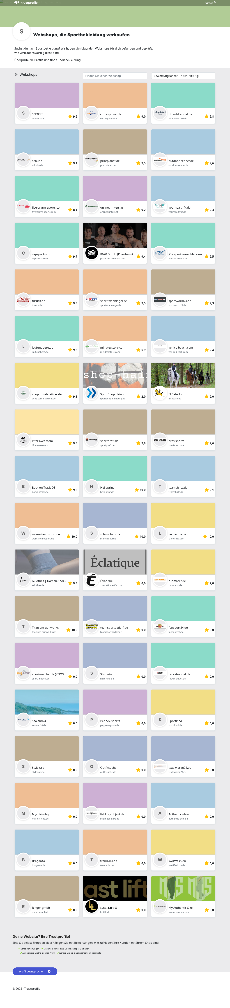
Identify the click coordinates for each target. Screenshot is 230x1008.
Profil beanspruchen (31, 971)
